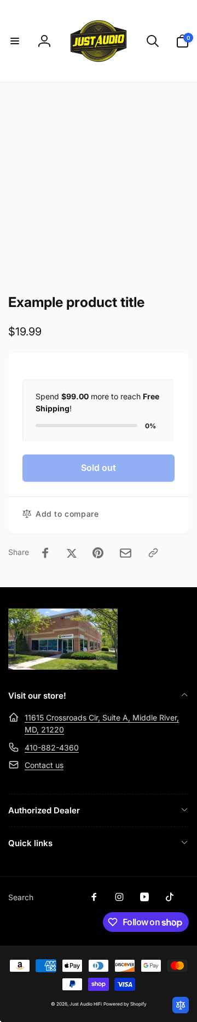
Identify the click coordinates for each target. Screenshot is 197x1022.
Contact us (44, 765)
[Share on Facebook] (45, 552)
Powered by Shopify (125, 1004)
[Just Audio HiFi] (63, 666)
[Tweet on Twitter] (71, 552)
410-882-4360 (52, 747)
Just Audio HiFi (85, 1004)
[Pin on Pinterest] (97, 552)
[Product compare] (180, 1005)
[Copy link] (153, 552)
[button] (15, 41)
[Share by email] (125, 553)
